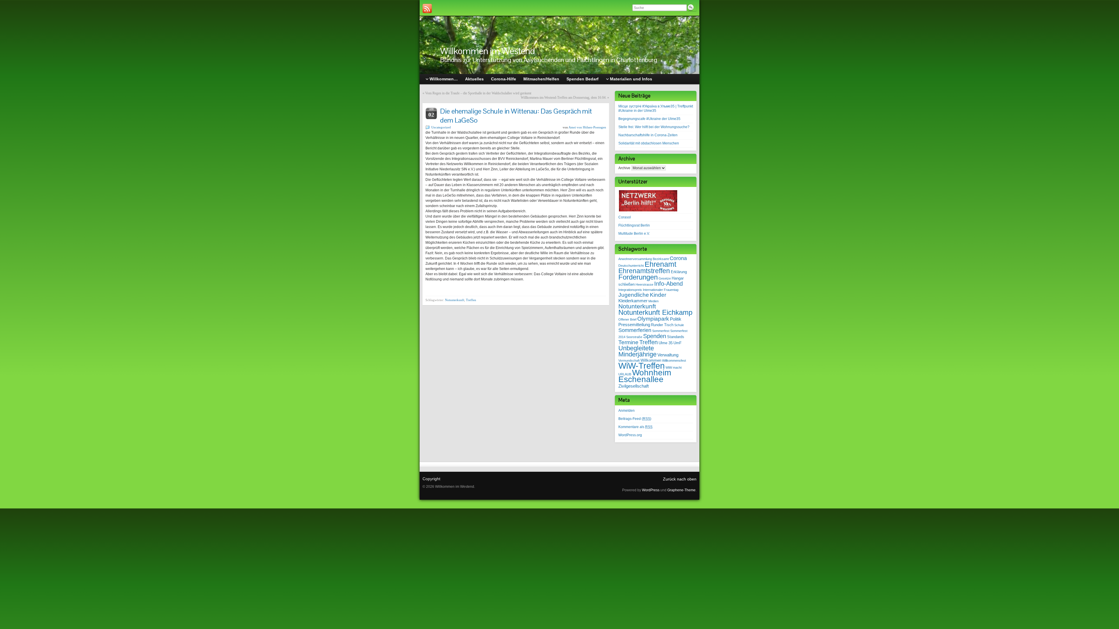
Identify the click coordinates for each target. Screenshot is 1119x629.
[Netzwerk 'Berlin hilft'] (648, 201)
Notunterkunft (454, 300)
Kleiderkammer (633, 300)
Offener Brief (627, 319)
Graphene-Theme (681, 490)
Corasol (624, 217)
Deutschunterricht (631, 265)
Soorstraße (634, 337)
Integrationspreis (630, 289)
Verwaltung (667, 354)
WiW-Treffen (641, 365)
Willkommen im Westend (487, 51)
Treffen (471, 300)
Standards (675, 337)
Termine (628, 342)
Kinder (658, 295)
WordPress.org (630, 435)
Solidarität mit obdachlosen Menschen (648, 143)
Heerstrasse (644, 284)
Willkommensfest (674, 360)
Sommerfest (660, 331)
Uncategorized (441, 127)
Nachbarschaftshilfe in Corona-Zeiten (648, 135)
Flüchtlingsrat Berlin (634, 225)
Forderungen (638, 277)
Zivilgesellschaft (633, 386)
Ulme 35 (666, 343)
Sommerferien (634, 330)
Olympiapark (653, 319)
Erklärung (679, 272)
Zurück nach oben (679, 479)
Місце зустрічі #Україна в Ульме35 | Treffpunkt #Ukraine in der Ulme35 (655, 108)
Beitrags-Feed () (634, 419)
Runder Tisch (662, 325)
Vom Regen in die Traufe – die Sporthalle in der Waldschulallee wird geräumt (478, 93)
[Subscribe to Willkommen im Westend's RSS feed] (427, 8)
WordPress (650, 490)
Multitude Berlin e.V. (634, 234)
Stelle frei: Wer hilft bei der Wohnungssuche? (653, 127)
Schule (679, 325)
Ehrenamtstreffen (644, 271)
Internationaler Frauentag (660, 289)
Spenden (654, 336)
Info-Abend (668, 283)
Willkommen (651, 360)
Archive (624, 168)
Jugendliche (633, 295)
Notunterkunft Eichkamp (655, 312)
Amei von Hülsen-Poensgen (587, 127)
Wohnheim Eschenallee (644, 376)
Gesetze (665, 278)
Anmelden (626, 411)
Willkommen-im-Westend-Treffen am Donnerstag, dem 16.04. (563, 98)
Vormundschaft (629, 360)
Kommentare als (635, 427)
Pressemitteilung (634, 324)
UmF (677, 343)
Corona (678, 258)
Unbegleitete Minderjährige (637, 351)
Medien (653, 301)
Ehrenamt (660, 264)
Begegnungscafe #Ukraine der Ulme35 (649, 119)
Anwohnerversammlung (635, 259)
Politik (675, 319)
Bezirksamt (661, 259)
